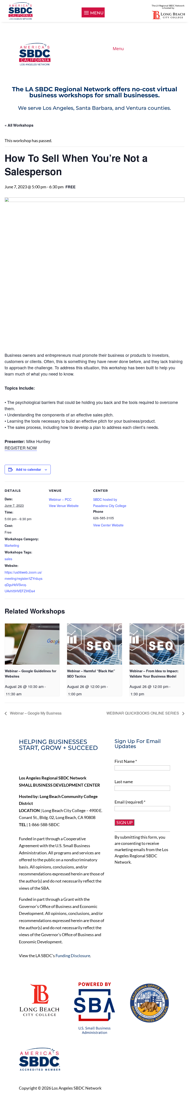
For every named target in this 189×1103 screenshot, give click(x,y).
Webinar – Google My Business (35, 713)
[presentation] (32, 644)
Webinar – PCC (60, 499)
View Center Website (108, 525)
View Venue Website (64, 505)
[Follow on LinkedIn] (42, 763)
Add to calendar (28, 469)
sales (8, 558)
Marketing (12, 545)
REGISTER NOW (21, 448)
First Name (126, 761)
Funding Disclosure (73, 955)
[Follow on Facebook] (22, 763)
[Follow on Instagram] (51, 763)
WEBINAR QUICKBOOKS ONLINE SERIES (143, 713)
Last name (124, 781)
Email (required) (130, 801)
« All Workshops (19, 125)
